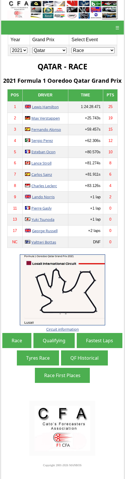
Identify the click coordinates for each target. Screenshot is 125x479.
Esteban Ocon (43, 151)
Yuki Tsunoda (42, 219)
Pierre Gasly (41, 208)
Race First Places (62, 375)
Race (17, 340)
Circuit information (62, 329)
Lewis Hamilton (45, 106)
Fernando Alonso (46, 129)
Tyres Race (38, 358)
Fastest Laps (99, 340)
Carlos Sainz (41, 174)
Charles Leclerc (44, 185)
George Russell (45, 230)
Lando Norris (43, 196)
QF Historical (84, 358)
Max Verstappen (45, 118)
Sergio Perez (42, 140)
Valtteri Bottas (43, 242)
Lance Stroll (41, 163)
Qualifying (54, 340)
